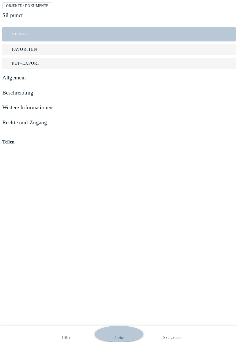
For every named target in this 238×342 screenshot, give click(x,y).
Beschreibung (17, 93)
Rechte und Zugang (24, 122)
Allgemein (14, 77)
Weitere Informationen (27, 107)
